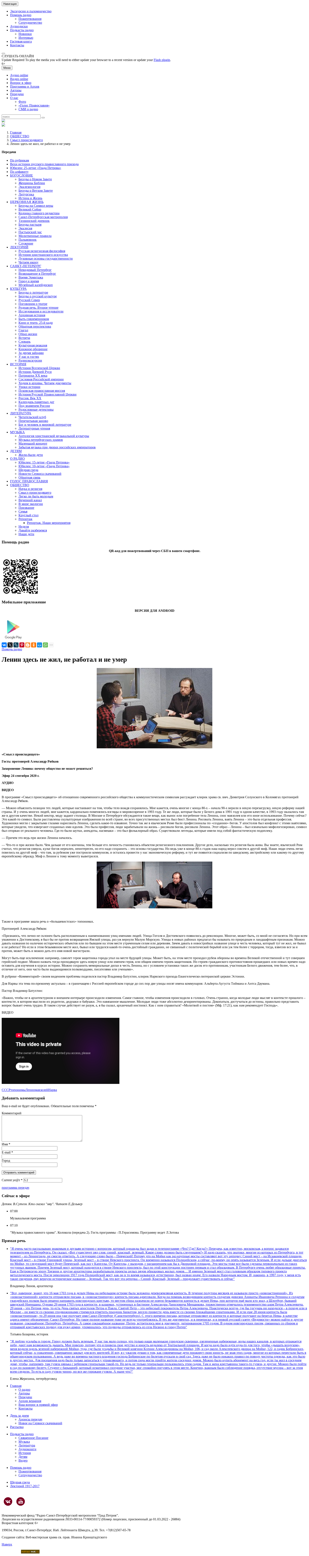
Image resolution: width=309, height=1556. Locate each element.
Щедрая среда (28, 470)
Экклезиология (29, 187)
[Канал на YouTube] (20, 1501)
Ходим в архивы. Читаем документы (44, 383)
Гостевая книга (21, 41)
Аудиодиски (19, 26)
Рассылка (17, 1427)
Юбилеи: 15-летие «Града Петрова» (44, 462)
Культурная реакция (32, 345)
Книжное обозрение (33, 349)
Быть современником (33, 319)
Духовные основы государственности (45, 258)
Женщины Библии (31, 183)
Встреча (24, 338)
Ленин (30, 1090)
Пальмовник (27, 239)
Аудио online (19, 75)
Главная (15, 132)
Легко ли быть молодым (35, 496)
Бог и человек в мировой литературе (44, 424)
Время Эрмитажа (30, 277)
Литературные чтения (34, 428)
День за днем (19, 1415)
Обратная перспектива (34, 326)
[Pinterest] (21, 644)
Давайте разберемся (32, 530)
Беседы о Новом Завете (35, 179)
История (24, 1453)
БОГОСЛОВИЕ (21, 175)
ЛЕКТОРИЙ (19, 247)
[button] (3, 53)
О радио (24, 1389)
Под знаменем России (34, 406)
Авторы (15, 90)
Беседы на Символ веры (35, 205)
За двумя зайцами (31, 353)
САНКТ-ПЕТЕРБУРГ (25, 266)
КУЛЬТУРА (18, 288)
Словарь (24, 341)
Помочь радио (12, 649)
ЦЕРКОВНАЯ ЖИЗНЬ (27, 202)
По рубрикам (19, 160)
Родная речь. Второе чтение (38, 307)
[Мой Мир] (39, 644)
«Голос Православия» (34, 105)
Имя (6, 1144)
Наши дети (26, 534)
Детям (22, 1456)
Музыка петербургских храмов (40, 439)
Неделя (23, 526)
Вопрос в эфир (20, 83)
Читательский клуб (32, 417)
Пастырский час (30, 232)
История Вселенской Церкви (39, 368)
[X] (10, 644)
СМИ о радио (28, 109)
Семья (22, 511)
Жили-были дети (30, 455)
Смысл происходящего (26, 140)
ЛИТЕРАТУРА (20, 413)
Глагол (23, 330)
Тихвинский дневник (34, 221)
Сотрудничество (30, 22)
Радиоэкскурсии (30, 360)
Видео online (19, 79)
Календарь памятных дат (36, 402)
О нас (14, 98)
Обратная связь (29, 477)
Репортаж (25, 519)
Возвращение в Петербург (37, 273)
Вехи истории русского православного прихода (44, 164)
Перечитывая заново (33, 421)
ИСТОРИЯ (18, 364)
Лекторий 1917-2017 (25, 1486)
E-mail (7, 1152)
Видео (23, 1460)
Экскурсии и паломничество (31, 11)
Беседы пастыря (29, 224)
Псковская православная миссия (41, 390)
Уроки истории (29, 387)
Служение (25, 243)
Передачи (17, 94)
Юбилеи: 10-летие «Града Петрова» (44, 466)
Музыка (24, 1441)
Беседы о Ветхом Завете (35, 190)
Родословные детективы (36, 409)
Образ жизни (27, 334)
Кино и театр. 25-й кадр (35, 322)
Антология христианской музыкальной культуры (53, 436)
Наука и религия (30, 489)
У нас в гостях (28, 356)
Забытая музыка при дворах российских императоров (57, 447)
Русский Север (29, 300)
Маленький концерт (32, 443)
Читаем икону (28, 262)
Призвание (26, 507)
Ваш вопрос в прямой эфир (38, 1404)
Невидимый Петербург (35, 270)
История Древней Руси (35, 372)
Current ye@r (12, 1180)
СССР (6, 1090)
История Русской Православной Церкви (47, 394)
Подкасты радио (22, 30)
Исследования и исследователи (40, 311)
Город (6, 1160)
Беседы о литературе (33, 292)
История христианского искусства (43, 255)
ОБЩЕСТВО (19, 136)
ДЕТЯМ (16, 451)
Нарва (52, 1090)
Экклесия (25, 228)
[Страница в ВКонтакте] (8, 1501)
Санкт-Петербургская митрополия (43, 217)
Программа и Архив (24, 86)
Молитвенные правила (35, 236)
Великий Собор (29, 209)
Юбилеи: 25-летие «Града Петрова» (35, 168)
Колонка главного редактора (38, 213)
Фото (22, 101)
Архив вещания (29, 1401)
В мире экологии (30, 504)
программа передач (15, 1187)
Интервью (25, 37)
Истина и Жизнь (30, 198)
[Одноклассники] (33, 644)
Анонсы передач (30, 1419)
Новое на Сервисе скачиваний (40, 1423)
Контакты (17, 45)
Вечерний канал (30, 500)
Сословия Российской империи (41, 379)
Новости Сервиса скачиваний (39, 473)
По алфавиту (19, 171)
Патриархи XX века (32, 375)
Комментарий (11, 1113)
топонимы (18, 1090)
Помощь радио (20, 15)
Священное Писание (33, 1438)
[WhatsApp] (45, 644)
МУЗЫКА (17, 432)
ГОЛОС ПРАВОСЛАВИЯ (29, 481)
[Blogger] (27, 644)
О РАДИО (17, 458)
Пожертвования (29, 19)
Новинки (25, 34)
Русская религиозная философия (41, 251)
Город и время (28, 281)
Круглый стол (28, 515)
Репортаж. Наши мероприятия (48, 523)
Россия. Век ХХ (29, 398)
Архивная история (31, 315)
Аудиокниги (27, 1449)
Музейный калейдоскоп (35, 285)
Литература (26, 1445)
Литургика (26, 194)
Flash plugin (162, 60)
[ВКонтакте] (4, 644)
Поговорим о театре (32, 304)
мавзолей (41, 1090)
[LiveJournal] (15, 644)
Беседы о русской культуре (37, 296)
